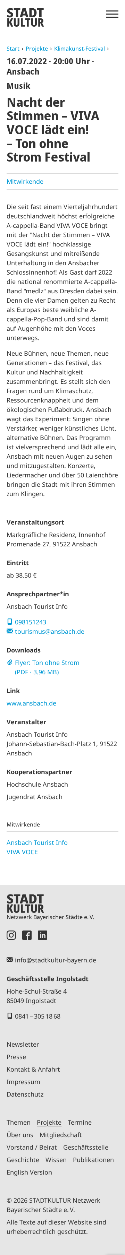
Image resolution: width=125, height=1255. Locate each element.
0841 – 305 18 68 (37, 1016)
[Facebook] (27, 935)
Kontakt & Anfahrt (33, 1069)
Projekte (37, 48)
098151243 (30, 622)
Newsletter (23, 1044)
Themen (19, 1122)
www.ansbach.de (31, 703)
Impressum (23, 1081)
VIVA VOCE (22, 852)
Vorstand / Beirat (32, 1147)
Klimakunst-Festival (79, 48)
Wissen (56, 1160)
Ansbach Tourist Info (37, 842)
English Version (29, 1172)
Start (13, 48)
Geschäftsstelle (85, 1147)
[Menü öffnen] (112, 14)
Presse (16, 1057)
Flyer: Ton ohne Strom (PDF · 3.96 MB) (47, 667)
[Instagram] (11, 935)
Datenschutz (25, 1094)
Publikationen (93, 1160)
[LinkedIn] (42, 935)
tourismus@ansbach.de (49, 631)
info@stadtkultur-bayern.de (55, 960)
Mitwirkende (25, 181)
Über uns (20, 1135)
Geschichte (23, 1160)
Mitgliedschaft (61, 1135)
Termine (80, 1122)
